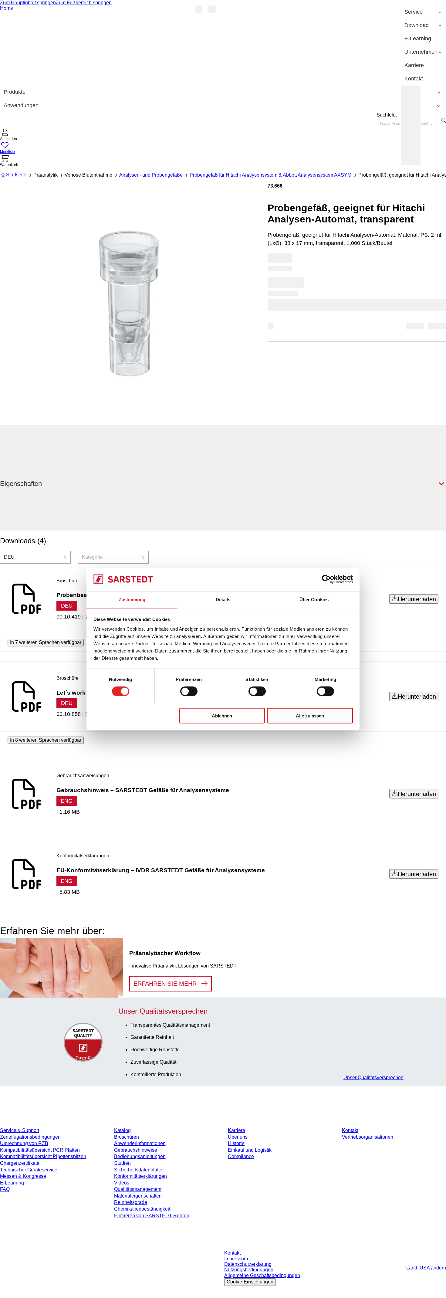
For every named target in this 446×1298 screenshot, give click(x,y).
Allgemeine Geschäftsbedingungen (262, 1275)
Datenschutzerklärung (248, 1264)
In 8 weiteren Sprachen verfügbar (45, 740)
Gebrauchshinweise (135, 1150)
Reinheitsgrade (130, 1202)
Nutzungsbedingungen (248, 1269)
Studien (122, 1163)
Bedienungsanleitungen (140, 1156)
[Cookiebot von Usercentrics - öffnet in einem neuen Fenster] (326, 579)
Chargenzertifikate (19, 1163)
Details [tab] (223, 599)
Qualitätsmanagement (137, 1189)
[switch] (189, 691)
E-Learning (12, 1182)
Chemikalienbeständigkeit (142, 1209)
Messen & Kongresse (23, 1176)
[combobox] (35, 557)
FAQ (5, 1189)
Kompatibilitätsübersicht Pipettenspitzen (43, 1156)
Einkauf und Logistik (250, 1150)
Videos (121, 1182)
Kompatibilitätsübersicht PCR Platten (40, 1150)
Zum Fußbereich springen (84, 2)
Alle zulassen (310, 715)
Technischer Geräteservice (28, 1169)
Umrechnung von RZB (24, 1143)
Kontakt (350, 1130)
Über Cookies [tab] (314, 599)
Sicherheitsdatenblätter (139, 1169)
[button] (8, 135)
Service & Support (19, 1130)
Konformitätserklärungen (140, 1176)
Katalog (122, 1130)
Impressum (236, 1258)
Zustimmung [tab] (132, 599)
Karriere (236, 1130)
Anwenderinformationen (140, 1143)
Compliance (241, 1156)
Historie (236, 1143)
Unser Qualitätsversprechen (373, 1077)
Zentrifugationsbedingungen (30, 1137)
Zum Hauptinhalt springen (28, 2)
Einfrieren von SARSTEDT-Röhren (151, 1215)
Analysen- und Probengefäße (151, 175)
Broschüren (126, 1137)
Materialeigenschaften (138, 1195)
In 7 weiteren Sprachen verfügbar (45, 642)
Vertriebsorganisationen (367, 1137)
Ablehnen (222, 715)
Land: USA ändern (426, 1267)
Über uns (238, 1137)
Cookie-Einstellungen (250, 1281)
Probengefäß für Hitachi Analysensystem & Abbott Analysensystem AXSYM (270, 175)
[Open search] (443, 120)
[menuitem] (423, 12)
